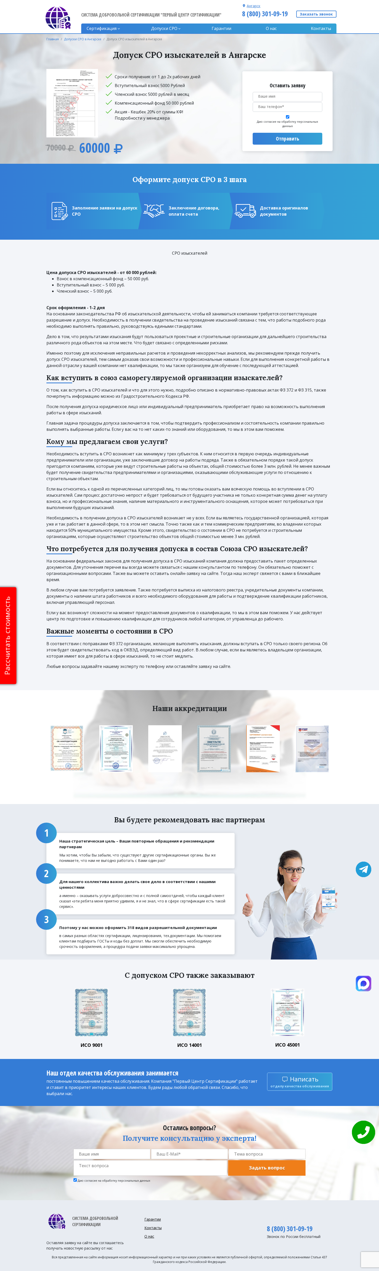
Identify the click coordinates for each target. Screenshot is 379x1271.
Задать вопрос (267, 1168)
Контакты (321, 28)
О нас (271, 28)
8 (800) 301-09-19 (265, 13)
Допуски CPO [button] (164, 28)
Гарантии (221, 28)
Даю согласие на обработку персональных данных (287, 124)
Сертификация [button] (102, 28)
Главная (52, 39)
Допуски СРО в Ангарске (82, 39)
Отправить (287, 138)
